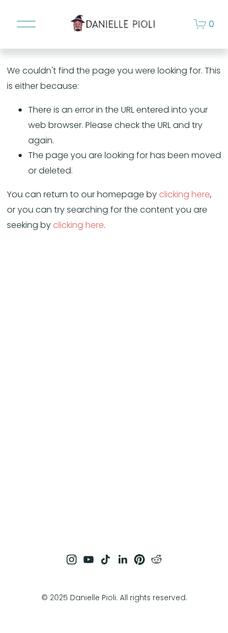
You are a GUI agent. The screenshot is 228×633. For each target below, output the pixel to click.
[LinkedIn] (122, 559)
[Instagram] (71, 559)
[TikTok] (105, 559)
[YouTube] (88, 559)
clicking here (184, 194)
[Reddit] (156, 559)
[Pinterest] (139, 559)
